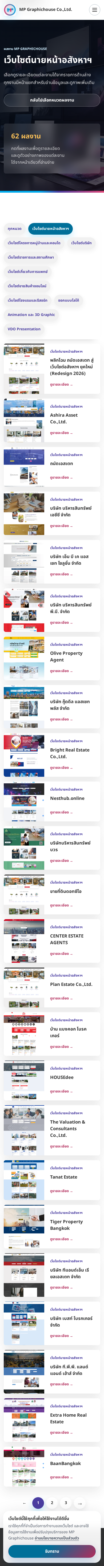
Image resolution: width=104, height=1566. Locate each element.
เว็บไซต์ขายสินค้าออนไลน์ (27, 286)
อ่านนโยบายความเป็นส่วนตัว (57, 1538)
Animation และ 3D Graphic (31, 315)
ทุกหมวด (15, 228)
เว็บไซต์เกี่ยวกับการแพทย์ (28, 272)
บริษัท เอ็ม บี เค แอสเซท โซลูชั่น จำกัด (69, 560)
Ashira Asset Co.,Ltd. (64, 418)
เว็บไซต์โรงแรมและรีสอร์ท (27, 300)
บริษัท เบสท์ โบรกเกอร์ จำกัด (71, 1322)
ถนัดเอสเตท (61, 463)
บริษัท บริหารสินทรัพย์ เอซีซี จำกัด (70, 511)
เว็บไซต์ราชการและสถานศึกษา (31, 257)
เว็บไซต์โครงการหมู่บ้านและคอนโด (34, 243)
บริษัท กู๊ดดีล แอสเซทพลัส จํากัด (70, 705)
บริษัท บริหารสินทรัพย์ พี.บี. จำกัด (70, 608)
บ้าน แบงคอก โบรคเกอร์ (68, 1032)
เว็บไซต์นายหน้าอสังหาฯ (50, 228)
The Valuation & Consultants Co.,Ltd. (67, 1129)
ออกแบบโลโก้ (68, 300)
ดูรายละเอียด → (61, 384)
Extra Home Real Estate (68, 1418)
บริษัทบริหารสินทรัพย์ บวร (70, 846)
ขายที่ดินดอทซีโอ (66, 891)
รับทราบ (52, 1551)
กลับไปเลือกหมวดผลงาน (52, 100)
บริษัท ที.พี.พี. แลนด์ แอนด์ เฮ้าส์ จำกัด (69, 1370)
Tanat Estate (63, 1177)
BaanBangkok (65, 1463)
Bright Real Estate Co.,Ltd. (70, 753)
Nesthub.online (67, 798)
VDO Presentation (24, 329)
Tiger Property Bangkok (66, 1225)
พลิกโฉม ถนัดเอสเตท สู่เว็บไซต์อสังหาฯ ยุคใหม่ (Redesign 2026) (72, 367)
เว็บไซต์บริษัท (81, 243)
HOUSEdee (62, 1077)
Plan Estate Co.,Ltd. (71, 984)
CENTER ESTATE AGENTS (66, 939)
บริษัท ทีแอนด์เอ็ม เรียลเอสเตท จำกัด (69, 1273)
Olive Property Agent (66, 657)
